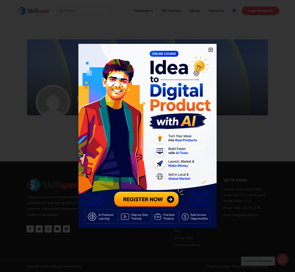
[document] (147, 136)
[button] (210, 49)
